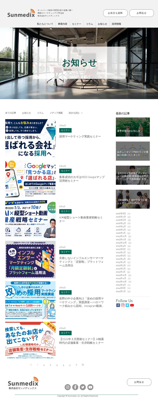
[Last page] (83, 364)
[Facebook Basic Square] (118, 305)
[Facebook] (75, 387)
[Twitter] (83, 387)
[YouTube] (90, 387)
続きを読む (74, 113)
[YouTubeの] (132, 305)
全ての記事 (10, 113)
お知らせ (26, 113)
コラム (40, 113)
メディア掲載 (56, 113)
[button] (63, 24)
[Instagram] (123, 305)
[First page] (31, 364)
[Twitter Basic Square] (127, 305)
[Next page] (76, 364)
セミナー (65, 130)
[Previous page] (37, 364)
